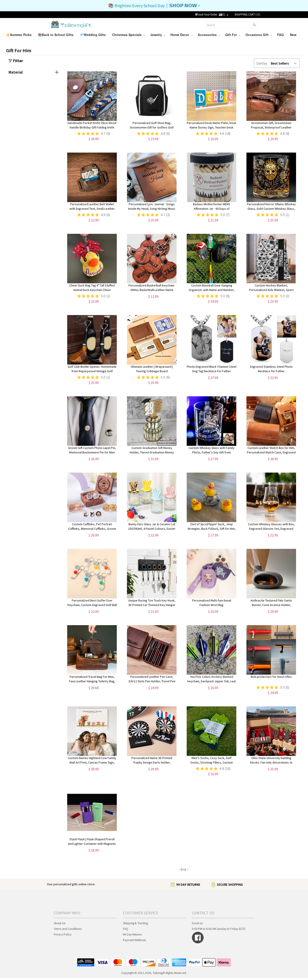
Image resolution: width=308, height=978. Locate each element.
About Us (59, 923)
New (293, 34)
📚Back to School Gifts (56, 34)
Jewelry (157, 34)
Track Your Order (207, 14)
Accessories (208, 34)
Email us (197, 923)
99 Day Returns (132, 934)
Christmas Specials (127, 34)
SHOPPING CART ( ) (247, 14)
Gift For (232, 34)
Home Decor (180, 34)
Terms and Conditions (68, 929)
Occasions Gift (258, 34)
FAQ (281, 34)
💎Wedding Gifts (93, 34)
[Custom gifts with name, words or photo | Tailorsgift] (71, 24)
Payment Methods (134, 940)
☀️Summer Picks (19, 34)
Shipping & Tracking (135, 923)
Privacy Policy (62, 934)
